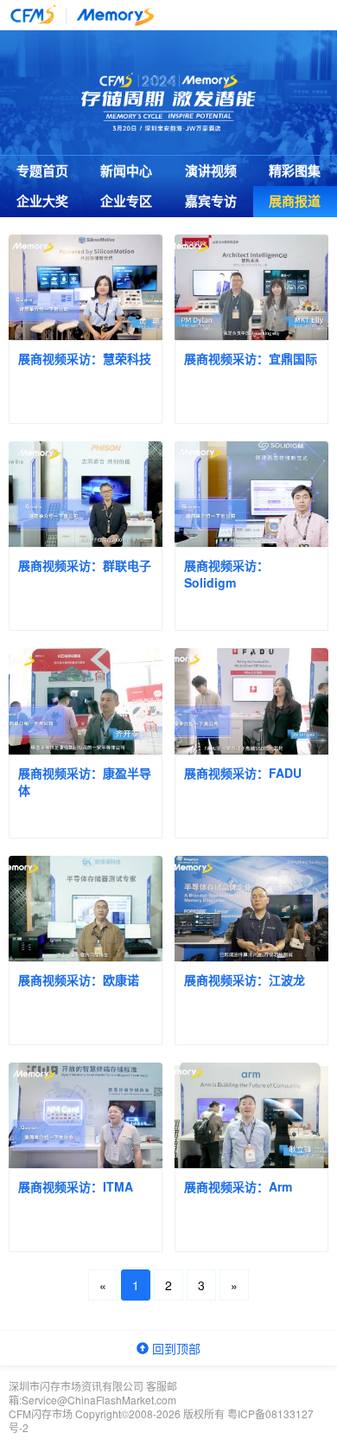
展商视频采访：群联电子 (84, 565)
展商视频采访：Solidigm (226, 573)
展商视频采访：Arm (238, 1186)
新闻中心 (126, 170)
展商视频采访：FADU (243, 772)
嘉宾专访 (211, 200)
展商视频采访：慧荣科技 (84, 358)
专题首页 (42, 170)
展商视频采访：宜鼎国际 (250, 358)
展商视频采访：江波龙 (244, 979)
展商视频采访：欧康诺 (78, 979)
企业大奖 (42, 200)
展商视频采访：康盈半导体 (84, 781)
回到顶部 (174, 1348)
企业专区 (126, 200)
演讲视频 (211, 170)
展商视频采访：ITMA (75, 1186)
